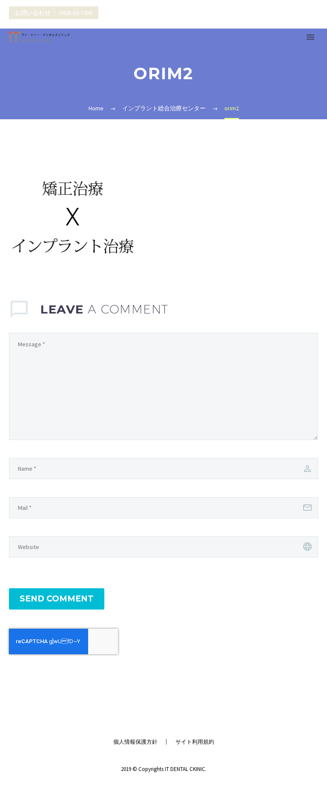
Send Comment (57, 599)
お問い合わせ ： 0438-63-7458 (53, 13)
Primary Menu (310, 37)
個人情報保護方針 (135, 742)
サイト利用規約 (194, 742)
